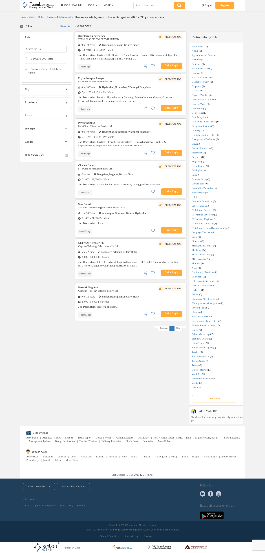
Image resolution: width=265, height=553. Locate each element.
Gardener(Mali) (199, 179)
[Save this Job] (153, 65)
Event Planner (199, 166)
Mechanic (197, 250)
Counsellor (197, 108)
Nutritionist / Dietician (203, 272)
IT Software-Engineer (202, 210)
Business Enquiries (46, 505)
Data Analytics (199, 117)
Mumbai (113, 456)
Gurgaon (146, 456)
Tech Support (84, 437)
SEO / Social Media (163, 437)
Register (224, 5)
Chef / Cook (132, 441)
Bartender (196, 64)
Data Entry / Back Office (204, 121)
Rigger (195, 330)
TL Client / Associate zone (37, 486)
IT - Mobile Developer (203, 214)
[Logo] (36, 5)
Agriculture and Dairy (202, 55)
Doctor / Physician (201, 148)
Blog (71, 505)
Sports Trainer (199, 343)
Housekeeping (199, 192)
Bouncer (196, 73)
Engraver (196, 161)
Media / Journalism (201, 254)
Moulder (196, 263)
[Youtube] (218, 493)
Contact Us (28, 505)
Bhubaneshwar (228, 456)
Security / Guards (200, 338)
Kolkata (100, 456)
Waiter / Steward (200, 369)
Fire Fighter (197, 170)
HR (193, 197)
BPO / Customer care (202, 77)
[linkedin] (202, 493)
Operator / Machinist (202, 285)
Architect (196, 59)
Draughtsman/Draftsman (203, 139)
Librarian (196, 241)
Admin (195, 50)
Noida (134, 456)
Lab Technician (199, 205)
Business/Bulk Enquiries (73, 486)
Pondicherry (32, 460)
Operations (197, 276)
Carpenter (196, 86)
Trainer (195, 365)
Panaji (174, 456)
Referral (81, 505)
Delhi (73, 456)
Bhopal (195, 456)
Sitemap (147, 536)
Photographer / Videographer (206, 303)
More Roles (164, 441)
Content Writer (199, 104)
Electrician (197, 152)
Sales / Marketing (200, 334)
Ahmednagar (210, 456)
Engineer (196, 157)
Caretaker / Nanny (200, 81)
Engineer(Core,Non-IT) (207, 437)
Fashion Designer (124, 437)
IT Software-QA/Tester (202, 223)
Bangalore (48, 456)
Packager (196, 290)
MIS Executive (199, 259)
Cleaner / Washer (200, 95)
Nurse (194, 267)
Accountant (197, 46)
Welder (195, 383)
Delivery (196, 130)
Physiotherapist (199, 307)
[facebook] (210, 493)
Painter (195, 294)
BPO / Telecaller (64, 437)
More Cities (72, 460)
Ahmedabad (32, 456)
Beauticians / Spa (200, 68)
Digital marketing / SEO (203, 135)
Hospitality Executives (203, 188)
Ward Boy (197, 374)
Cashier (195, 90)
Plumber (196, 312)
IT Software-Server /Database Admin (209, 228)
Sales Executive (232, 437)
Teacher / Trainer (88, 441)
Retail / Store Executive (203, 325)
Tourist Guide (198, 361)
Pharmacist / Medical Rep (204, 299)
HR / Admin (184, 437)
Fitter (194, 174)
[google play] (212, 515)
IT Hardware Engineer (202, 219)
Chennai (62, 456)
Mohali (46, 460)
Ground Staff (198, 183)
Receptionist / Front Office (205, 321)
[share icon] (145, 65)
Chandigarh (161, 456)
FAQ (61, 505)
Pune (124, 456)
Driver (195, 143)
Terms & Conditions (109, 536)
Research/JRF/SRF (201, 316)
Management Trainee (202, 245)
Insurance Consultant (202, 201)
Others (195, 387)
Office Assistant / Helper (203, 281)
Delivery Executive (111, 441)
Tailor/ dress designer (202, 347)
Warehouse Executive (202, 378)
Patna (185, 456)
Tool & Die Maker (201, 356)
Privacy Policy (131, 536)
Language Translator (202, 232)
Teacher (195, 352)
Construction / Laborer (203, 99)
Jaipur (58, 460)
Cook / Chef (198, 112)
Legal (194, 236)
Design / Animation (201, 126)
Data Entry (143, 437)
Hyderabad (86, 456)
